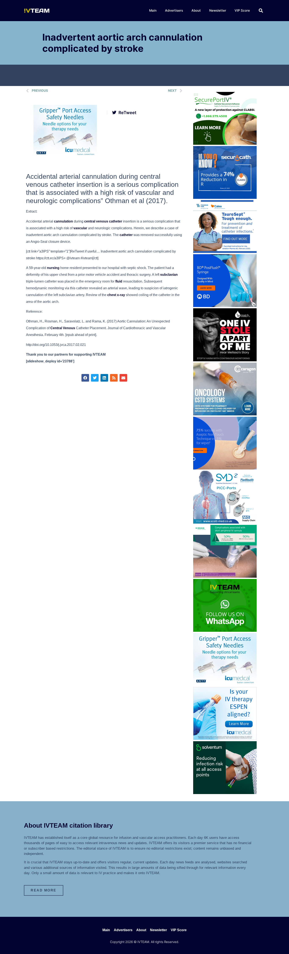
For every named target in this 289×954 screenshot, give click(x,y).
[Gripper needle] (65, 156)
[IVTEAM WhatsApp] (225, 630)
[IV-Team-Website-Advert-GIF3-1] (225, 576)
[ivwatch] (225, 360)
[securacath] (225, 197)
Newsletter (217, 10)
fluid (118, 281)
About (196, 10)
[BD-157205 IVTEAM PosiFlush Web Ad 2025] (225, 306)
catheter (126, 235)
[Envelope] (123, 378)
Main (153, 10)
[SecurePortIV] (225, 143)
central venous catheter (103, 221)
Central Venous (62, 328)
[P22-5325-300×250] (225, 739)
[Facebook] (85, 378)
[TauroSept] (225, 252)
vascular (80, 228)
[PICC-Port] (225, 522)
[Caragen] (225, 414)
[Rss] (114, 378)
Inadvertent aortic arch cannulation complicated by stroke (122, 42)
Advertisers (174, 10)
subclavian (169, 274)
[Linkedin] (104, 378)
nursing (53, 268)
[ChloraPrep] (225, 468)
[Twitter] (95, 378)
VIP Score (242, 10)
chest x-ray (116, 295)
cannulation (63, 221)
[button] (261, 10)
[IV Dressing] (225, 793)
